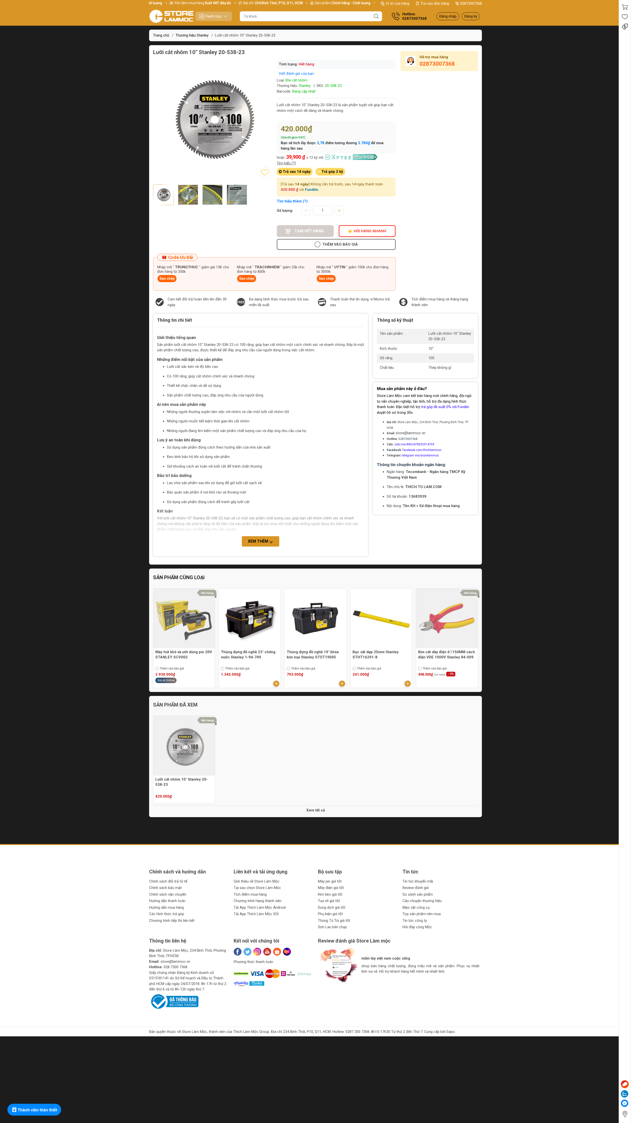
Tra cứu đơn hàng (435, 3)
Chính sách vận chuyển (167, 894)
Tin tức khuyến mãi (418, 881)
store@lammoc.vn (410, 433)
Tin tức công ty (415, 920)
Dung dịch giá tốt (331, 907)
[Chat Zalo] (624, 1094)
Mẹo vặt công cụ (416, 907)
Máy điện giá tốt (331, 888)
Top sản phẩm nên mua (422, 914)
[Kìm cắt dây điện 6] (381, 619)
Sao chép (167, 278)
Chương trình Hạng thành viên (257, 901)
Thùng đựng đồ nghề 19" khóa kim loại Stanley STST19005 (247, 654)
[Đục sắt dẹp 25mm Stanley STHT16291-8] (315, 619)
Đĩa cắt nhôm (296, 80)
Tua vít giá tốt (329, 901)
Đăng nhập (447, 16)
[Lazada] (287, 952)
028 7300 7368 (175, 967)
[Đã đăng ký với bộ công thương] (173, 1001)
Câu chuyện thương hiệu (422, 901)
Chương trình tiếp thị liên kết (171, 920)
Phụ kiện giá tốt (330, 914)
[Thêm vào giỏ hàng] (211, 684)
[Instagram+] (257, 952)
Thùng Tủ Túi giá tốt (334, 920)
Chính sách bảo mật (165, 888)
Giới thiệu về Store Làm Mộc (257, 881)
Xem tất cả (315, 810)
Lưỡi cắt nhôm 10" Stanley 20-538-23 (181, 782)
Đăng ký (470, 16)
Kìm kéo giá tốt (330, 894)
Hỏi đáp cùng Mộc (417, 927)
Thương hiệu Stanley (192, 35)
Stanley (305, 85)
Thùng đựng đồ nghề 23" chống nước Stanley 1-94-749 (182, 654)
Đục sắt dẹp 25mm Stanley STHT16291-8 (310, 654)
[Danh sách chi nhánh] (625, 1114)
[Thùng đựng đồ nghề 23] (184, 619)
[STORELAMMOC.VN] (171, 16)
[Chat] (625, 1084)
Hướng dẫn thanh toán (167, 901)
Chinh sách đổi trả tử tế (168, 881)
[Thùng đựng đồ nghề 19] (250, 619)
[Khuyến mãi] (625, 27)
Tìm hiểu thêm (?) (292, 201)
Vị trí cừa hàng (397, 3)
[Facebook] (238, 952)
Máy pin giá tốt (330, 881)
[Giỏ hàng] (625, 7)
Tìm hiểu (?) (286, 163)
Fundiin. (312, 189)
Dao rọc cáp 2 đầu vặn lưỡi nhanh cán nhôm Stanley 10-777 (446, 654)
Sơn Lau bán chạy (332, 927)
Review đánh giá (416, 888)
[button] (326, 986)
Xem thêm (258, 541)
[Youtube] (267, 952)
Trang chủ (161, 35)
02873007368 (471, 3)
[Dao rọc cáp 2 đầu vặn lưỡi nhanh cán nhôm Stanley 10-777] (447, 619)
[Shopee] (277, 952)
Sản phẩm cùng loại (179, 577)
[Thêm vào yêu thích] (265, 172)
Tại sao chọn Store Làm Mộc (257, 888)
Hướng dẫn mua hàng (166, 907)
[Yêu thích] (625, 17)
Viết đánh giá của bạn (296, 73)
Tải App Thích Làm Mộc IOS (256, 914)
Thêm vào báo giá (340, 244)
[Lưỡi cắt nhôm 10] (184, 747)
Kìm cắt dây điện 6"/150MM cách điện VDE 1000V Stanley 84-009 (380, 654)
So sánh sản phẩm (418, 894)
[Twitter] (247, 952)
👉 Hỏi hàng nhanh (367, 231)
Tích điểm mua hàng (250, 894)
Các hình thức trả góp (166, 914)
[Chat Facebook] (624, 1103)
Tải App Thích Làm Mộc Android (260, 907)
